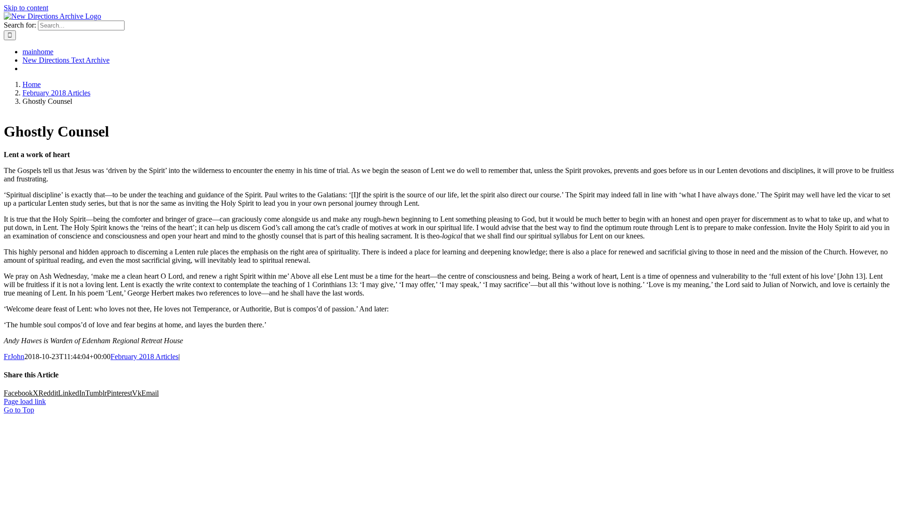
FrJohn (14, 357)
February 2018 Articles (144, 357)
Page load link (25, 401)
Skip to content (26, 8)
